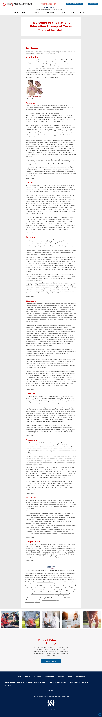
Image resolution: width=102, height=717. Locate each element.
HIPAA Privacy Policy (58, 682)
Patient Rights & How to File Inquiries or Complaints (26, 682)
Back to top (30, 98)
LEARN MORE (51, 661)
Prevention (30, 54)
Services (61, 13)
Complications (50, 54)
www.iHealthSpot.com (66, 570)
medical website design (50, 600)
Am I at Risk (39, 54)
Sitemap (8, 686)
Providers (35, 13)
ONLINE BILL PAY (93, 3)
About (25, 13)
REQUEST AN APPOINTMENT (74, 3)
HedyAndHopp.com (53, 709)
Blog (72, 13)
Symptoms (54, 52)
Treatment (71, 52)
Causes (46, 52)
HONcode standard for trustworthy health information (50, 594)
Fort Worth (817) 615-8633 (43, 9)
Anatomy (39, 52)
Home (16, 13)
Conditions (50, 13)
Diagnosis (62, 52)
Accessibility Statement (79, 682)
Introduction (30, 52)
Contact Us (83, 13)
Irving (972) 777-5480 (57, 9)
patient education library (44, 582)
